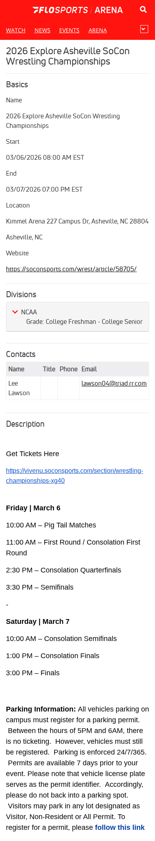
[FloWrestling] (77, 10)
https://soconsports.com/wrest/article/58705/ (71, 269)
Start (12, 141)
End (11, 173)
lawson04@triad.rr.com (114, 383)
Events (69, 30)
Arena (98, 30)
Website (17, 253)
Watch (15, 30)
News (42, 30)
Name (14, 100)
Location (18, 205)
